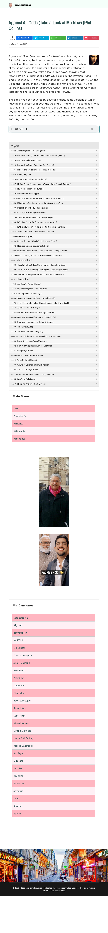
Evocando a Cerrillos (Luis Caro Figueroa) (32, 208)
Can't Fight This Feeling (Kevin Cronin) (31, 212)
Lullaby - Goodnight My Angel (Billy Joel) (32, 179)
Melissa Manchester (23, 745)
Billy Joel (17, 625)
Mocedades (19, 670)
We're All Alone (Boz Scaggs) (28, 193)
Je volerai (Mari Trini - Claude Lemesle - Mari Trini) (35, 231)
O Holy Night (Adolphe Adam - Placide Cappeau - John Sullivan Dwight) (43, 303)
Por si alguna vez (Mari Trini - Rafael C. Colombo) (35, 322)
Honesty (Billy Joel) (24, 174)
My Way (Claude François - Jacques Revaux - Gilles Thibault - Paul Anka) (44, 184)
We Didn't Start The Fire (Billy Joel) (30, 355)
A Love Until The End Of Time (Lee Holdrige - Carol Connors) (39, 336)
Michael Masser (21, 723)
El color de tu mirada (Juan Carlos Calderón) (33, 246)
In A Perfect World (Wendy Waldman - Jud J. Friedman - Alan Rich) (41, 227)
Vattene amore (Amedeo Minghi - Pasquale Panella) (36, 298)
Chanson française (22, 655)
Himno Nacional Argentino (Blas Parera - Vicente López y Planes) (41, 155)
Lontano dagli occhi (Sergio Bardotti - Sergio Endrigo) (37, 241)
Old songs (18, 761)
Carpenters (18, 685)
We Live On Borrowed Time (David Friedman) (33, 365)
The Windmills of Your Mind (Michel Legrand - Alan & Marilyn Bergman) (42, 270)
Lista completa (20, 617)
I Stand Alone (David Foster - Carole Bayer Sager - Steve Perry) (40, 203)
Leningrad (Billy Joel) (25, 350)
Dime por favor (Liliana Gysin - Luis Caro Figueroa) (35, 165)
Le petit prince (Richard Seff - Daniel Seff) (32, 289)
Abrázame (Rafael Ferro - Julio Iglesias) (31, 151)
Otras (16, 798)
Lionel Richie (19, 715)
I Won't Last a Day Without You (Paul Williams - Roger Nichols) (39, 255)
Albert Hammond (21, 663)
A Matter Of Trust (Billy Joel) (27, 369)
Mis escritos (19, 438)
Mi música (18, 423)
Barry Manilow (20, 632)
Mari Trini (18, 640)
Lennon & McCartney (23, 738)
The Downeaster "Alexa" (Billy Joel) (30, 331)
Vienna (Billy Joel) (23, 279)
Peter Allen (18, 678)
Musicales (18, 776)
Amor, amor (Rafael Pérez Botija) (29, 160)
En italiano (18, 783)
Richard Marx (19, 708)
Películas (17, 768)
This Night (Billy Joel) (25, 327)
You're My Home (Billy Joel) (27, 360)
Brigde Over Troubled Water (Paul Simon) (32, 341)
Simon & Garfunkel (22, 730)
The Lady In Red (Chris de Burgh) (29, 293)
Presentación (19, 416)
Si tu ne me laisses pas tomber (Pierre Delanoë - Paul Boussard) (40, 274)
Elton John (18, 693)
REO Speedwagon (22, 700)
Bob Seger (18, 753)
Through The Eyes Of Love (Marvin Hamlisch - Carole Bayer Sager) (41, 265)
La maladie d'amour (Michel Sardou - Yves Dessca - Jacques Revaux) (42, 251)
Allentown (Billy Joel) (24, 260)
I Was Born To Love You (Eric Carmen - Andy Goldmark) (37, 222)
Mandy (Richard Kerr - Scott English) (30, 189)
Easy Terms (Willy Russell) (26, 379)
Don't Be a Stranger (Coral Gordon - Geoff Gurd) (34, 346)
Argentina (18, 791)
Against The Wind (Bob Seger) (28, 308)
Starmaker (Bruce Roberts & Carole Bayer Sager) (35, 217)
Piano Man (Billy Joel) (25, 236)
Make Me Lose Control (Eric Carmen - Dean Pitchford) (36, 317)
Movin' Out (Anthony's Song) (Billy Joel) (31, 384)
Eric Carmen (19, 648)
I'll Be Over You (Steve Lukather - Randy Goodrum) (35, 374)
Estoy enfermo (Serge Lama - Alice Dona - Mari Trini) (36, 170)
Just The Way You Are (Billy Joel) (29, 284)
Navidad (17, 806)
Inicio (15, 408)
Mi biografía (19, 431)
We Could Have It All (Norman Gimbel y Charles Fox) (36, 312)
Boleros (17, 813)
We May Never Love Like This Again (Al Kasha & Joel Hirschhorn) (40, 198)
